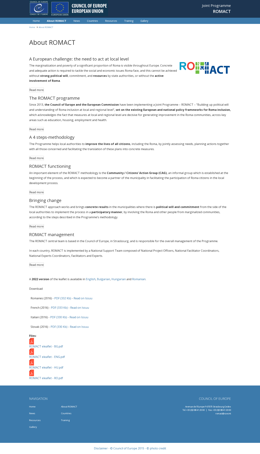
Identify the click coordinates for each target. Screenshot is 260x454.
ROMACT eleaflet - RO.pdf (46, 378)
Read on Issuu (83, 298)
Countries (92, 20)
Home (36, 20)
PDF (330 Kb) (58, 317)
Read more (36, 90)
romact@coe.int (223, 413)
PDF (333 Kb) (59, 308)
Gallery (144, 20)
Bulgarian (103, 279)
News (76, 20)
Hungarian (118, 279)
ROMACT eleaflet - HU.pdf (46, 367)
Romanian (139, 279)
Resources (111, 20)
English (91, 279)
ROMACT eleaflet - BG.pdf (46, 346)
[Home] (68, 8)
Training (128, 20)
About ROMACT (56, 20)
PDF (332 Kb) (62, 298)
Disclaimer (101, 448)
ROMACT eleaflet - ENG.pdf (47, 357)
